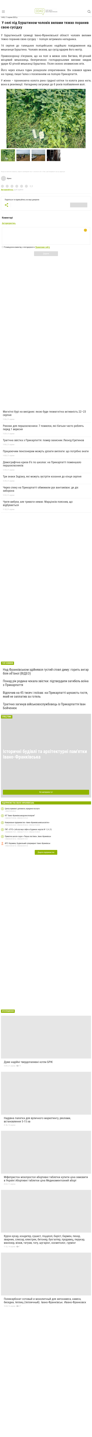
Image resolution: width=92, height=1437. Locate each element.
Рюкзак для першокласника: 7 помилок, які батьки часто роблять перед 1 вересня (43, 427)
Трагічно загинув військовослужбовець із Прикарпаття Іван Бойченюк (44, 706)
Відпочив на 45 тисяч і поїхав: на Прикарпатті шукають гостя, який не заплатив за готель (45, 694)
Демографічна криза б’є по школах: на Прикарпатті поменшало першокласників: (42, 464)
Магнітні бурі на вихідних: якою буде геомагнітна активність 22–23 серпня (44, 413)
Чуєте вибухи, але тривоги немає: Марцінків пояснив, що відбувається (38, 503)
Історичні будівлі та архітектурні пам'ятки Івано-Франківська (45, 754)
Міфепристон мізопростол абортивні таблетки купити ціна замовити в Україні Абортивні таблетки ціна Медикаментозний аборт (46, 1178)
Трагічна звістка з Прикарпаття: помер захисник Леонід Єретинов (43, 440)
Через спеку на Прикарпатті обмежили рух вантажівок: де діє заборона (40, 489)
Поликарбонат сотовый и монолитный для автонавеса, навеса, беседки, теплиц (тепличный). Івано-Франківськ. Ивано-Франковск (45, 1300)
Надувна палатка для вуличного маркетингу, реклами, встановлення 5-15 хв (37, 1119)
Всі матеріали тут (46, 792)
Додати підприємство (46, 852)
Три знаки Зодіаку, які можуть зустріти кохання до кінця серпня (42, 476)
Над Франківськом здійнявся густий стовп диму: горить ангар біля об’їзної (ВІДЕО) (46, 671)
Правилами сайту (42, 247)
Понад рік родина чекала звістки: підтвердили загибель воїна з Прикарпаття (46, 683)
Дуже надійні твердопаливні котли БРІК (28, 1062)
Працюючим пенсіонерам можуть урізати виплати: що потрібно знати (46, 451)
